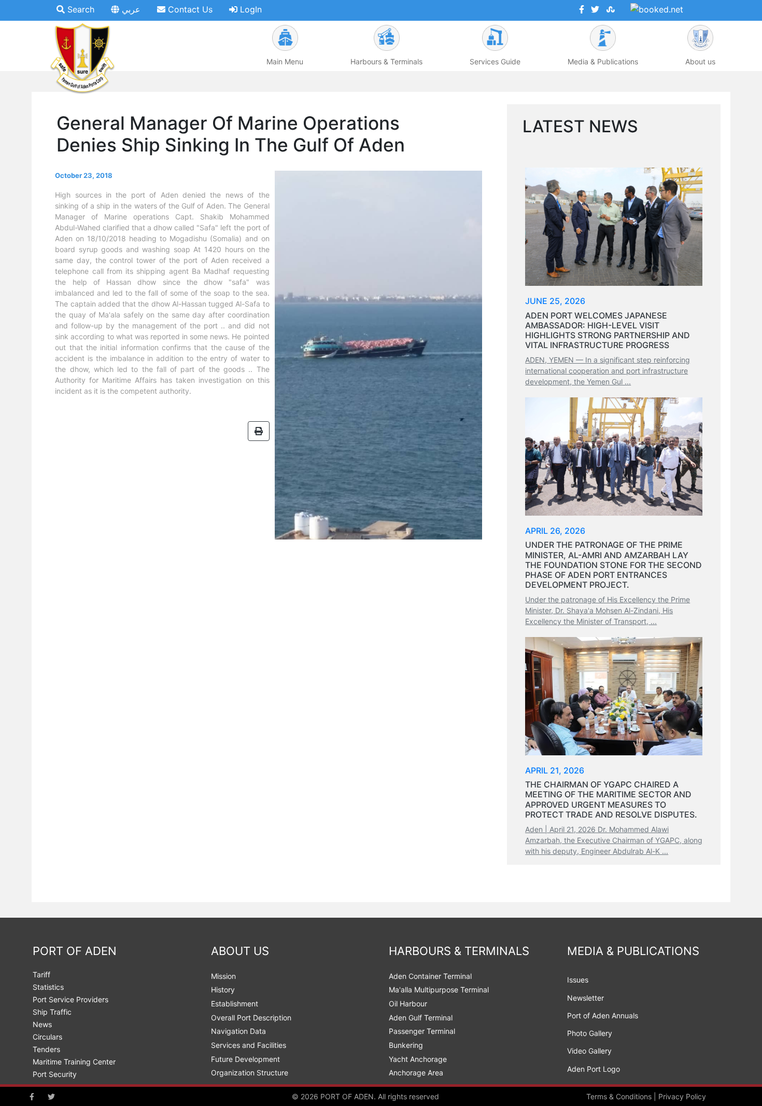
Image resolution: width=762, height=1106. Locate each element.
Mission (223, 976)
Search (79, 9)
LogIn (249, 9)
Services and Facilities (248, 1045)
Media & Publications (603, 61)
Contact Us (189, 9)
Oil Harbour (408, 1003)
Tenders (46, 1049)
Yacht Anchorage (418, 1059)
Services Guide (495, 61)
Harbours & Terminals (386, 61)
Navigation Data (238, 1031)
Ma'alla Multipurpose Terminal (439, 989)
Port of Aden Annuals (602, 1015)
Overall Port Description (251, 1017)
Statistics (48, 987)
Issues (577, 979)
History (223, 989)
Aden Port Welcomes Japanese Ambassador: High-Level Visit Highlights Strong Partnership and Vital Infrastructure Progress (607, 330)
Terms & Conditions (619, 1096)
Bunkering (406, 1045)
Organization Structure (249, 1072)
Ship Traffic (52, 1011)
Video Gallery (589, 1050)
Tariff (41, 974)
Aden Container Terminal (430, 976)
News (42, 1024)
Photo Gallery (589, 1033)
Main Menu (284, 61)
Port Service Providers (70, 999)
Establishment (234, 1003)
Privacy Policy (682, 1096)
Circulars (47, 1036)
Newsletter (585, 997)
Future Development (245, 1059)
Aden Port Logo (593, 1068)
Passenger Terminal (422, 1031)
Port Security (55, 1074)
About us (700, 61)
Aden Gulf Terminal (421, 1017)
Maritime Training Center (74, 1061)
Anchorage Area (416, 1072)
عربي (129, 9)
